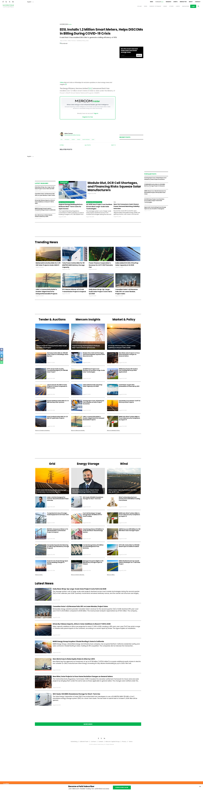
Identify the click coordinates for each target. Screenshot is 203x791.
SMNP (93, 139)
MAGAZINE (185, 6)
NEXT (113, 145)
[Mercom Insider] (159, 2)
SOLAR (139, 6)
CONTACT (197, 1)
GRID (145, 6)
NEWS (151, 1)
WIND (165, 6)
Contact (93, 741)
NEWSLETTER (183, 1)
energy (73, 139)
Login (193, 6)
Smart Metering (86, 139)
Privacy (124, 741)
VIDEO (178, 6)
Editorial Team (84, 741)
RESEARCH (168, 1)
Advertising (74, 741)
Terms (130, 741)
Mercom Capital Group (112, 741)
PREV (62, 145)
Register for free (87, 117)
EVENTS (175, 1)
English (29, 2)
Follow (62, 82)
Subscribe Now (121, 787)
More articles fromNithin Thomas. (72, 135)
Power (78, 139)
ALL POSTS (88, 145)
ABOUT (191, 1)
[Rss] (6, 2)
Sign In (96, 113)
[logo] (8, 6)
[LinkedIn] (13, 2)
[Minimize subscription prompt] (200, 786)
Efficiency (67, 139)
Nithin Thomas (72, 40)
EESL (62, 139)
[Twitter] (9, 2)
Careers (100, 741)
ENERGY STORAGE (155, 6)
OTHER (171, 6)
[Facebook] (3, 2)
